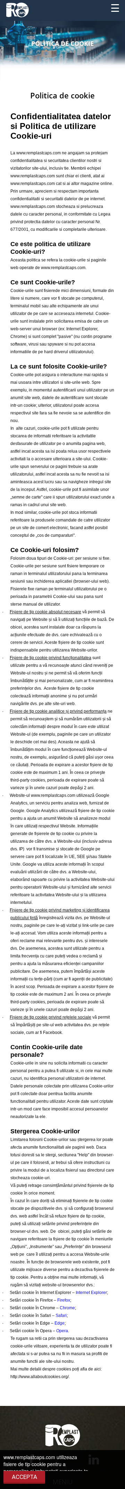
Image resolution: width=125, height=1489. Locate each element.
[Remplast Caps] (17, 9)
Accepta (24, 1476)
